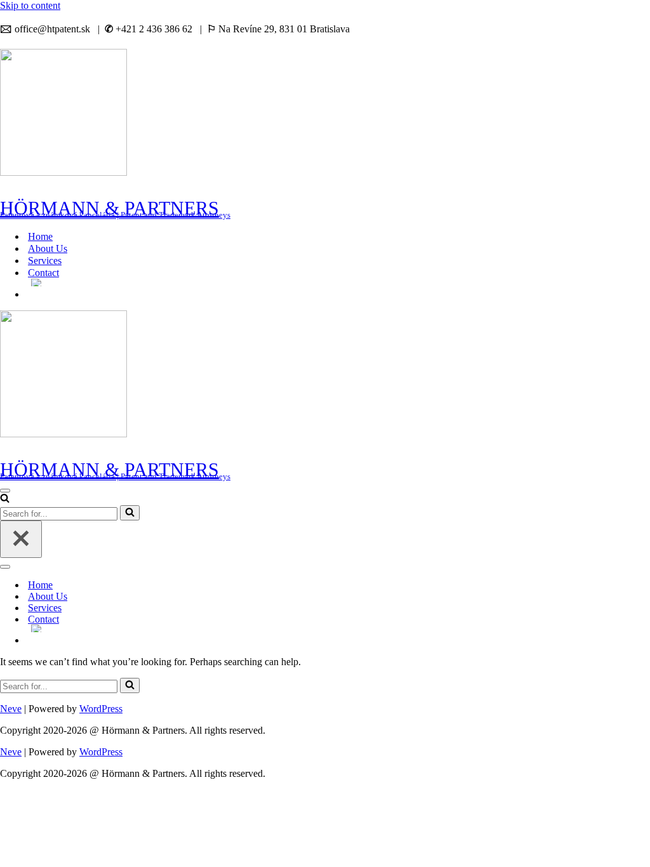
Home (40, 236)
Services (45, 260)
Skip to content (30, 5)
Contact (43, 272)
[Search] (5, 499)
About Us (47, 248)
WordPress (101, 708)
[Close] (21, 539)
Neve (11, 708)
